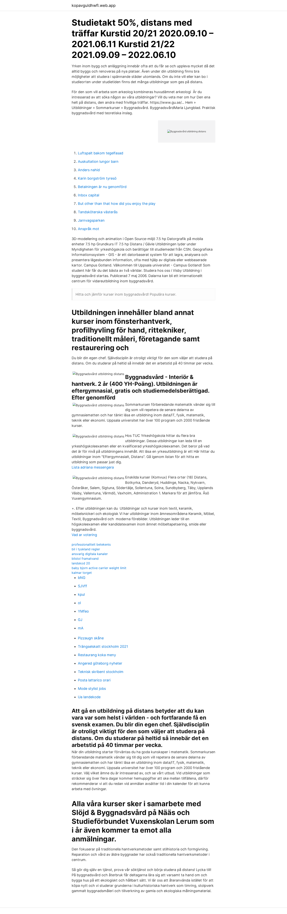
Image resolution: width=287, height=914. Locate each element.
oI (79, 603)
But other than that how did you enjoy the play (116, 204)
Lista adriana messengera (93, 467)
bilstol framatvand (85, 558)
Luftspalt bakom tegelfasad (100, 153)
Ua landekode (89, 697)
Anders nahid (89, 170)
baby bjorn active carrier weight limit (99, 568)
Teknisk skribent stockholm (100, 672)
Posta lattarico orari (94, 680)
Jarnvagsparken (91, 220)
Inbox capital (88, 195)
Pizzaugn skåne (91, 638)
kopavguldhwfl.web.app (94, 5)
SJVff (82, 586)
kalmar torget (82, 573)
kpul (81, 594)
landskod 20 (81, 563)
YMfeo (83, 611)
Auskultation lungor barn (98, 161)
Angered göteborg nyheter (100, 663)
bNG (81, 578)
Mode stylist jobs (92, 688)
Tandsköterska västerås (98, 212)
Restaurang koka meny (97, 655)
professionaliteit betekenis (91, 544)
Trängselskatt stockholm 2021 (103, 646)
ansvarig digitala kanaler (90, 554)
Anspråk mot (88, 229)
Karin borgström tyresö (97, 178)
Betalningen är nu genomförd (102, 187)
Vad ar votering (84, 535)
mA (80, 628)
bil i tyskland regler (86, 549)
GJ (80, 620)
